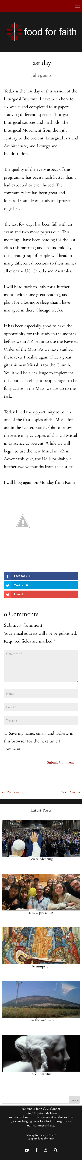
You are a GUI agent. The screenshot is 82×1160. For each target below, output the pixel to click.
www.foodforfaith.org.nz (49, 1121)
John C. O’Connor (48, 1108)
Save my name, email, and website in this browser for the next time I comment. (38, 741)
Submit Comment (60, 762)
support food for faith (41, 1138)
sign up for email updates (41, 1135)
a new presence (41, 912)
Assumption (41, 966)
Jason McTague (47, 1113)
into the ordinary (41, 1019)
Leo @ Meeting (41, 858)
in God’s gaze (41, 1073)
